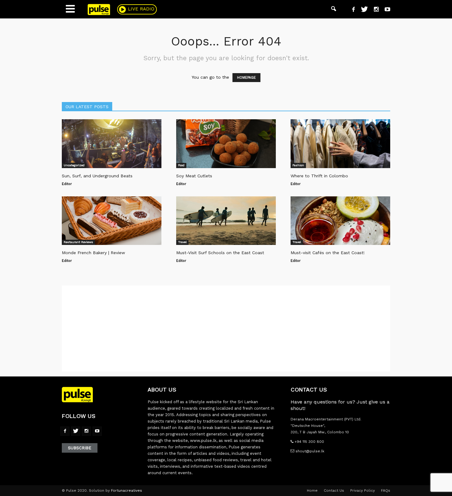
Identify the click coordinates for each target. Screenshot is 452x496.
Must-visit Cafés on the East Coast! (328, 252)
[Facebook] (351, 10)
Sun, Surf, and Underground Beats (97, 175)
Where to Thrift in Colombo (319, 175)
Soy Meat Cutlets (194, 175)
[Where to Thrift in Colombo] (340, 143)
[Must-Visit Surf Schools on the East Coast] (226, 220)
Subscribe (79, 448)
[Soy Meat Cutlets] (226, 143)
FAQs (385, 490)
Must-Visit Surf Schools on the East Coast (220, 252)
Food (181, 165)
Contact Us (334, 490)
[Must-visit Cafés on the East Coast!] (340, 220)
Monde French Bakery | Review (93, 252)
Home (312, 490)
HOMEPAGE (246, 78)
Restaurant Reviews (78, 242)
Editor (67, 184)
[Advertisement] (226, 328)
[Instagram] (374, 10)
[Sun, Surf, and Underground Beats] (111, 143)
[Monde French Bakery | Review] (111, 220)
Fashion (298, 165)
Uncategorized (74, 165)
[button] (333, 9)
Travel (182, 242)
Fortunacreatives (126, 490)
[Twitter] (362, 10)
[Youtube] (385, 10)
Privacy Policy (362, 490)
